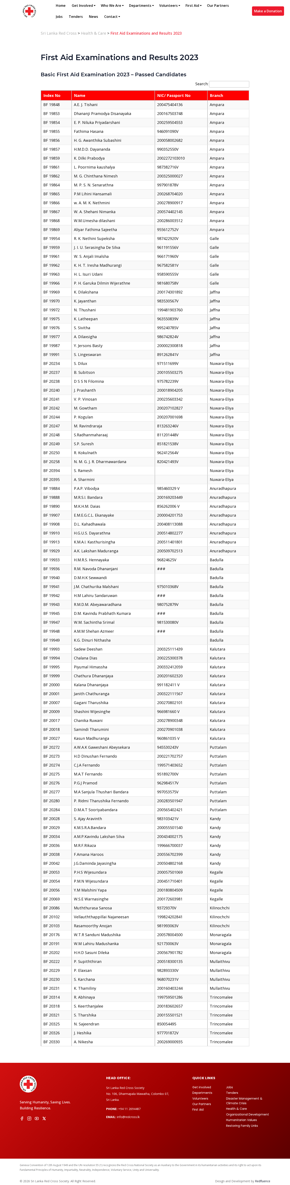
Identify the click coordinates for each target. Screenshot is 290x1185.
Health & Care (236, 1109)
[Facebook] (22, 1119)
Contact (111, 16)
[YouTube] (37, 1119)
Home (61, 5)
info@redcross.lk (128, 1117)
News (93, 16)
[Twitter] (44, 1119)
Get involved (201, 1087)
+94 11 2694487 (129, 1109)
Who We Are (111, 5)
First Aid (192, 5)
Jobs (59, 16)
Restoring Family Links (242, 1126)
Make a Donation (268, 11)
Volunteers (168, 5)
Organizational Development (247, 1114)
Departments (140, 5)
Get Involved (82, 5)
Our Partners (218, 5)
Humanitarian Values (241, 1120)
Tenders (76, 16)
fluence (262, 1181)
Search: (201, 83)
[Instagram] (29, 1119)
